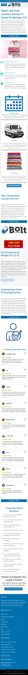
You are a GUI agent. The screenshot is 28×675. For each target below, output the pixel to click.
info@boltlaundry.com (9, 662)
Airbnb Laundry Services (7, 647)
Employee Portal (5, 634)
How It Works (4, 614)
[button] (26, 4)
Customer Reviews (5, 631)
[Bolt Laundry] (14, 5)
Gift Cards (3, 624)
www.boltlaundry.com (6, 665)
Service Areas (4, 626)
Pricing (2, 619)
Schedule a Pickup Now (13, 589)
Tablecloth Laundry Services (8, 649)
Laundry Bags (4, 621)
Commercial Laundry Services (8, 652)
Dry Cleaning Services (6, 644)
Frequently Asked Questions (8, 616)
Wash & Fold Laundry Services (8, 642)
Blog (2, 629)
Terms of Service (18, 671)
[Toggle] (2, 515)
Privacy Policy (9, 671)
